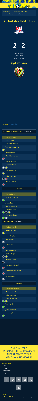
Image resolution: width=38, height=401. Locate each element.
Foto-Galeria (7, 370)
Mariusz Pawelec (11, 292)
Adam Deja (9, 203)
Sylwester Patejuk (11, 197)
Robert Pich (9, 245)
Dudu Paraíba (10, 236)
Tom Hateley (9, 304)
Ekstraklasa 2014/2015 (20, 12)
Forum (6, 368)
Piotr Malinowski (11, 206)
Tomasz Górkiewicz (12, 147)
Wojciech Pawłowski (12, 289)
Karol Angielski (10, 313)
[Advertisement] (19, 98)
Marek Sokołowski (11, 156)
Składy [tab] (5, 124)
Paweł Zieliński (10, 230)
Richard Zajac (10, 194)
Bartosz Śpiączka (11, 209)
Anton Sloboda (10, 170)
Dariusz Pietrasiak (11, 144)
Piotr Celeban (10, 239)
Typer (5, 373)
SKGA (5, 366)
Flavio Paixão (9, 276)
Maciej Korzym (10, 182)
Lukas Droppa (10, 254)
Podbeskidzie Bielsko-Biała (19, 21)
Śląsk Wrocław (19, 63)
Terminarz (9, 14)
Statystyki (6, 12)
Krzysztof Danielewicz (13, 271)
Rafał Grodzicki (10, 295)
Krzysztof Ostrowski (12, 265)
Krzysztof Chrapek (11, 215)
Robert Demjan (10, 176)
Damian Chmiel (10, 165)
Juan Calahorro (10, 310)
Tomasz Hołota (10, 250)
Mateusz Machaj (11, 298)
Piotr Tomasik (10, 153)
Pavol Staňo (9, 140)
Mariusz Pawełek (11, 227)
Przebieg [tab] (14, 124)
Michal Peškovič (11, 137)
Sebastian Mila (10, 259)
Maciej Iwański (10, 162)
